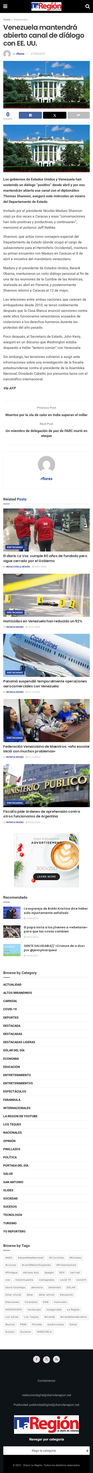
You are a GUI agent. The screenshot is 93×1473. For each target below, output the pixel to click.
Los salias (12, 1317)
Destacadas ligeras (19, 1042)
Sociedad (10, 1198)
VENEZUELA (44, 1332)
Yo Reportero (14, 1231)
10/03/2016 (32, 918)
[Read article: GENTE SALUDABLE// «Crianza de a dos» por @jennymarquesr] (12, 950)
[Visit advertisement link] (46, 860)
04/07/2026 (40, 566)
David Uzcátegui (15, 1287)
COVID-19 (10, 1009)
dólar (30, 1295)
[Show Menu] (5, 6)
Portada (37, 1324)
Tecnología (12, 1215)
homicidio (60, 1302)
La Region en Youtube (20, 1116)
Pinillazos (11, 1149)
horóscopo (34, 1309)
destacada (11, 1026)
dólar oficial (47, 1295)
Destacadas (21, 20)
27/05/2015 (38, 54)
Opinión (9, 1141)
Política (10, 1157)
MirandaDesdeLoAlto (74, 1317)
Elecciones (12, 1302)
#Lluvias (10, 1265)
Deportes (11, 1017)
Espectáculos (14, 1091)
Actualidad (12, 984)
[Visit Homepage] (46, 6)
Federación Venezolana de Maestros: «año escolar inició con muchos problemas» (46, 749)
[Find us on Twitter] (46, 1359)
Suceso (10, 1332)
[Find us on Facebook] (36, 1359)
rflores (20, 54)
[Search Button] (87, 6)
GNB (46, 1302)
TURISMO (10, 1223)
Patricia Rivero (15, 627)
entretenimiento (17, 1075)
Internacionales (16, 1108)
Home (6, 20)
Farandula (11, 1100)
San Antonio (13, 1182)
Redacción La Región (18, 566)
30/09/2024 (34, 822)
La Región (73, 1309)
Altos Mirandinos (17, 993)
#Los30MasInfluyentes (36, 1265)
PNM (23, 1324)
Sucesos (10, 1206)
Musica (10, 1324)
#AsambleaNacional (30, 1258)
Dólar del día (13, 1050)
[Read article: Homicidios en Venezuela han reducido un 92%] (46, 595)
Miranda (50, 1317)
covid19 (81, 1280)
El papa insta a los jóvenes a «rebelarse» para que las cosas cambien (55, 929)
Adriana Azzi (31, 1272)
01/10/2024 (34, 692)
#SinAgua (11, 1272)
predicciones (56, 1324)
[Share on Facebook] (30, 115)
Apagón (49, 1272)
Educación (11, 1067)
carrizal (75, 1272)
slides (8, 1190)
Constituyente (24, 1280)
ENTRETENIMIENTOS (18, 1083)
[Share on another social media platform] (78, 115)
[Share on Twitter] (54, 115)
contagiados (47, 1280)
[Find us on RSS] (56, 1359)
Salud (8, 1174)
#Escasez (75, 1258)
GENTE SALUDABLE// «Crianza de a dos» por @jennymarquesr (54, 948)
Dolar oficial (13, 1295)
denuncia (37, 1287)
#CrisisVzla (56, 1258)
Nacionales (12, 1132)
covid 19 (65, 1280)
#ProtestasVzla (66, 1265)
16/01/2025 (34, 627)
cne (7, 1280)
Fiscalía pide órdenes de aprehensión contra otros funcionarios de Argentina (41, 814)
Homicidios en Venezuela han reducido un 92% (42, 621)
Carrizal (10, 1001)
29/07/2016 (32, 937)
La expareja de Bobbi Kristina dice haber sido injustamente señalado (56, 910)
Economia (11, 1059)
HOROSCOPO (13, 1309)
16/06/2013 (32, 955)
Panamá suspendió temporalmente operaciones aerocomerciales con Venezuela (45, 683)
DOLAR (71, 1287)
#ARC (8, 1258)
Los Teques (12, 1124)
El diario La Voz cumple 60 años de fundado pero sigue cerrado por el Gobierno (45, 558)
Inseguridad (53, 1309)
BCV (62, 1272)
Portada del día (15, 1165)
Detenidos (54, 1287)
